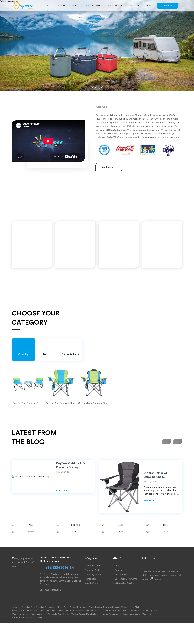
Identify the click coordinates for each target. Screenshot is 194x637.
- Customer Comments (125, 579)
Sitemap (164, 575)
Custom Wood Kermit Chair (113, 611)
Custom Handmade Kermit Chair (40, 611)
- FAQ (116, 566)
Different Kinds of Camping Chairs (155, 475)
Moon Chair (82, 607)
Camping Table (56, 607)
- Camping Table (92, 574)
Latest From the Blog (34, 437)
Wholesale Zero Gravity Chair (144, 611)
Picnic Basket (70, 607)
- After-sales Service (123, 583)
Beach (75, 6)
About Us (135, 6)
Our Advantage (115, 6)
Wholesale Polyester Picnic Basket (27, 614)
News (149, 6)
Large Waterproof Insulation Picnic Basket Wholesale (127, 614)
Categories (91, 558)
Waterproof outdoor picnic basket (27, 617)
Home (48, 6)
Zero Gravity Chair (111, 607)
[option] (97, 45)
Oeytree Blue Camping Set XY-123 (28, 403)
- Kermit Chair (91, 583)
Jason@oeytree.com (50, 590)
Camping (61, 6)
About (117, 558)
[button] (92, 87)
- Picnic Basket (91, 579)
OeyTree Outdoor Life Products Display (70, 465)
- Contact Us (119, 570)
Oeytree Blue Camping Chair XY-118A (93, 403)
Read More (107, 167)
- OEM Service (120, 574)
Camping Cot (42, 607)
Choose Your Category (35, 318)
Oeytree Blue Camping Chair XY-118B (61, 403)
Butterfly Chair (95, 607)
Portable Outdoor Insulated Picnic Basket (78, 611)
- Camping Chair (92, 566)
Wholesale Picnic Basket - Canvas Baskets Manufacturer (72, 614)
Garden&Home (93, 6)
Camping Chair (28, 607)
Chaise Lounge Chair (130, 607)
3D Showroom (167, 6)
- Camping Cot (91, 570)
